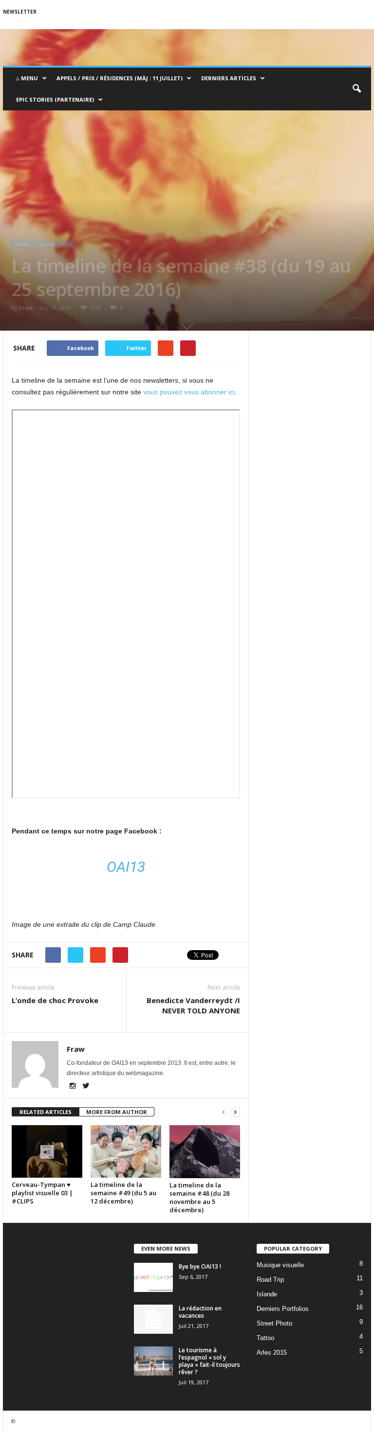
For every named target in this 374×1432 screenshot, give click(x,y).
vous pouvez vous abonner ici (189, 392)
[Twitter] (86, 1086)
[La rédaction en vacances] (153, 1319)
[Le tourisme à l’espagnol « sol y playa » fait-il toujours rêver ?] (153, 1361)
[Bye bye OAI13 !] (153, 1277)
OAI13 (126, 866)
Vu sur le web (55, 244)
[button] (356, 89)
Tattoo (265, 1338)
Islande (267, 1294)
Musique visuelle (280, 1265)
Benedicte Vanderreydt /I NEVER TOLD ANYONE (193, 1005)
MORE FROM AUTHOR (116, 1111)
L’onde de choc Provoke (55, 1000)
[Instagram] (73, 1086)
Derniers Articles (228, 78)
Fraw (26, 307)
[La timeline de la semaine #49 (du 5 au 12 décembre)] (126, 1151)
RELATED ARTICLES (45, 1111)
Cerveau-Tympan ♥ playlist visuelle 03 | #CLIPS (42, 1192)
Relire (22, 244)
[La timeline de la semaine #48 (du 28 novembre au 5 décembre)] (204, 1151)
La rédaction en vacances (200, 1312)
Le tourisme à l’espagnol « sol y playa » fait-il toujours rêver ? (209, 1361)
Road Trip (270, 1279)
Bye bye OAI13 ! (200, 1266)
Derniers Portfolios (283, 1308)
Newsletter (20, 11)
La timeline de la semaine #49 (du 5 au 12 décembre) (123, 1192)
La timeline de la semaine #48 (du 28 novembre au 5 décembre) (199, 1197)
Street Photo (274, 1323)
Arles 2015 (272, 1352)
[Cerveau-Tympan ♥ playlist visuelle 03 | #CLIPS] (47, 1151)
